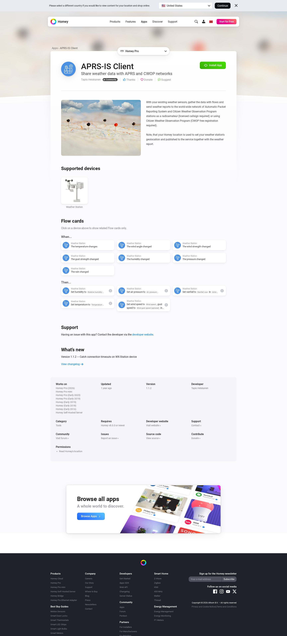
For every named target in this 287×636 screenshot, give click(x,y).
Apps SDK (124, 583)
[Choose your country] (211, 22)
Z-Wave (157, 578)
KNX (156, 587)
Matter (157, 596)
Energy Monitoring (162, 616)
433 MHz (158, 591)
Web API (124, 587)
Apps (144, 21)
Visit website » (153, 425)
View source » (153, 438)
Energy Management (163, 611)
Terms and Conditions (227, 607)
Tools (58, 425)
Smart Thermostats (59, 620)
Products (115, 21)
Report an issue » (110, 438)
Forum (123, 611)
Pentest (123, 616)
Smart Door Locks (58, 616)
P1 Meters (159, 620)
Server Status (126, 596)
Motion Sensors (57, 611)
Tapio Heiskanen (199, 388)
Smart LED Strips (58, 624)
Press (88, 600)
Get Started (125, 578)
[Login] (204, 22)
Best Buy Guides (59, 606)
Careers (88, 578)
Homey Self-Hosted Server (62, 591)
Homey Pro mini (57, 587)
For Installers (126, 627)
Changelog (125, 591)
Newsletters (90, 604)
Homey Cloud (56, 578)
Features (131, 21)
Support (172, 21)
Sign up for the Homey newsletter (218, 573)
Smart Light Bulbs (58, 629)
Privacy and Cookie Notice (203, 607)
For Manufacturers (128, 631)
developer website (142, 334)
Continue (222, 5)
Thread (157, 600)
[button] (185, 6)
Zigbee (157, 583)
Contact (88, 609)
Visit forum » (62, 438)
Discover (157, 21)
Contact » (196, 425)
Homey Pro (55, 583)
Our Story (89, 583)
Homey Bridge (57, 596)
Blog (87, 596)
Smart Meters (56, 633)
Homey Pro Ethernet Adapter (63, 600)
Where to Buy (91, 591)
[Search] (196, 22)
